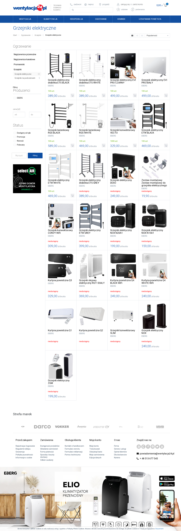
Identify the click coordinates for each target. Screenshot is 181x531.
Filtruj (15, 87)
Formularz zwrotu (72, 449)
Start (15, 35)
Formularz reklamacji (73, 452)
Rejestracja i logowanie (25, 446)
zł (162, 5)
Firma (116, 446)
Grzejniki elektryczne (27, 74)
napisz (91, 4)
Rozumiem (159, 529)
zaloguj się (125, 4)
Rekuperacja (76, 19)
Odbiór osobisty (46, 460)
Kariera (117, 458)
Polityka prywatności (24, 455)
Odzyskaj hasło (95, 452)
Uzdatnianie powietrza (150, 19)
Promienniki (19, 64)
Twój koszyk (94, 449)
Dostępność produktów (49, 446)
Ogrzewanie (101, 19)
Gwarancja (20, 452)
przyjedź (105, 4)
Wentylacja (25, 19)
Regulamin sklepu (23, 449)
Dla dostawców (120, 455)
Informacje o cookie (24, 458)
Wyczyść (19, 155)
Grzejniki (38, 35)
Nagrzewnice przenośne (25, 54)
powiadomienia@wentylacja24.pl (157, 453)
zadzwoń (77, 4)
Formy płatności (47, 452)
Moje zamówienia (96, 455)
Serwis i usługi (120, 449)
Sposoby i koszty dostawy (47, 456)
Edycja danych (95, 458)
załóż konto (138, 4)
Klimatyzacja (50, 19)
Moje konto (94, 446)
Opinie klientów (120, 452)
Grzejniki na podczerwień (27, 78)
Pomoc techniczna (72, 455)
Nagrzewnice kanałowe (24, 59)
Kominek (121, 19)
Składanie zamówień (49, 449)
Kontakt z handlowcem (74, 446)
